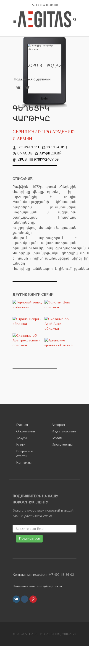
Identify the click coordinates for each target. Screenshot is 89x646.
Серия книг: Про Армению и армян (44, 136)
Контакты (23, 462)
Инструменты (62, 445)
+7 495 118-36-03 (61, 575)
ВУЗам (57, 438)
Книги (20, 445)
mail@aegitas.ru (49, 586)
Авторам (58, 425)
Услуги (21, 438)
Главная (22, 425)
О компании (25, 431)
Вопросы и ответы (24, 453)
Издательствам (64, 431)
